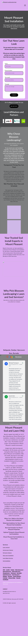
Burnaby (10, 576)
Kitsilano (5, 576)
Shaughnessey (6, 573)
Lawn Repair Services (8, 558)
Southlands (5, 579)
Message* (7, 84)
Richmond (13, 573)
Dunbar (12, 569)
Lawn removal (6, 547)
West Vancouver (19, 569)
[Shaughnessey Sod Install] (14, 341)
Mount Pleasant (17, 576)
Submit (14, 95)
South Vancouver (7, 574)
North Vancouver (7, 571)
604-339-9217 (14, 106)
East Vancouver (16, 574)
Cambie (8, 569)
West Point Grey (16, 571)
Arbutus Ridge (11, 578)
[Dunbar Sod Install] (14, 319)
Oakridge (5, 578)
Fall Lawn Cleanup (7, 552)
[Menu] (25, 5)
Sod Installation (6, 561)
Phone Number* (8, 70)
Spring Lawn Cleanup (8, 550)
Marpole (18, 578)
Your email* (7, 77)
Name (6, 63)
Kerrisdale (19, 573)
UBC (4, 569)
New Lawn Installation (8, 555)
